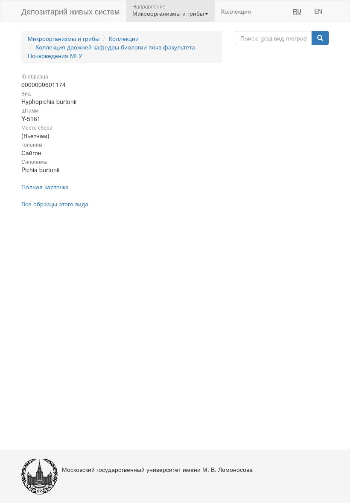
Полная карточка (45, 186)
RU (297, 11)
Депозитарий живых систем (70, 11)
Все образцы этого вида (54, 203)
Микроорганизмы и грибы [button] (168, 13)
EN (318, 11)
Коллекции (236, 11)
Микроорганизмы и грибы (63, 38)
